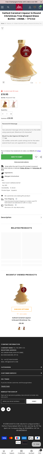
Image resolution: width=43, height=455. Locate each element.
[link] (36, 157)
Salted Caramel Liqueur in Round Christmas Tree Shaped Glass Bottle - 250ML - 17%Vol (21, 319)
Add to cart (16, 157)
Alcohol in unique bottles (29, 424)
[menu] (2, 7)
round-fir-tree (19, 328)
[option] (21, 2)
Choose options (21, 309)
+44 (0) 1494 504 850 (11, 359)
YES (6, 138)
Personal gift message (9, 124)
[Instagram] (9, 409)
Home (2, 23)
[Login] (30, 7)
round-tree (24, 328)
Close (41, 2)
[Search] (8, 7)
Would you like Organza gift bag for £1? (15, 136)
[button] (36, 83)
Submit (34, 401)
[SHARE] (40, 157)
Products (9, 23)
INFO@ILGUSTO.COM (11, 362)
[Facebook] (3, 409)
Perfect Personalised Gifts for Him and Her (18, 426)
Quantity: (4, 110)
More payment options (21, 162)
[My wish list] (35, 7)
